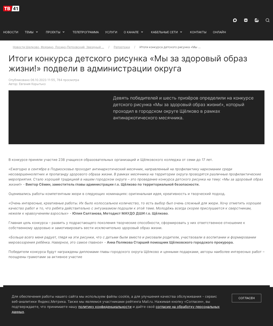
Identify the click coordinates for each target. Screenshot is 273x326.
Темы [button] (29, 32)
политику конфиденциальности (105, 306)
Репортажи (122, 47)
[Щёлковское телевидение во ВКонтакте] (246, 20)
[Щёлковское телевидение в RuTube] (256, 20)
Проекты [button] (53, 32)
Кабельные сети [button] (164, 32)
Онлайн (219, 32)
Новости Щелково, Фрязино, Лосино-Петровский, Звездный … (58, 47)
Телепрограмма (86, 32)
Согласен (246, 298)
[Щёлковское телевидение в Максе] (235, 20)
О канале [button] (131, 32)
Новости (10, 32)
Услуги (111, 32)
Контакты (198, 32)
